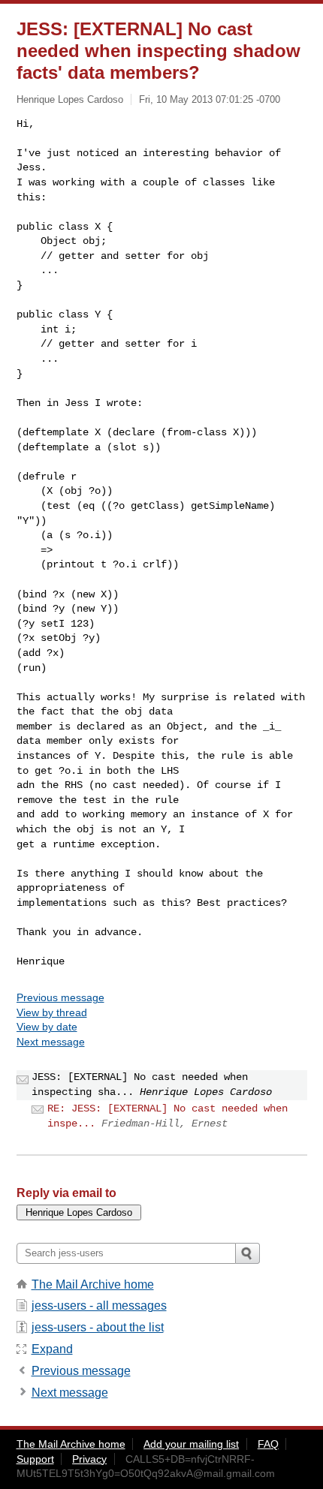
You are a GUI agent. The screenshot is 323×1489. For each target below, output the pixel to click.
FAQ (268, 1444)
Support (35, 1459)
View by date (47, 1027)
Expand (52, 1349)
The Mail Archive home (93, 1284)
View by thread (52, 1012)
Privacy (89, 1459)
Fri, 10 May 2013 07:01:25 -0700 (209, 99)
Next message (51, 1042)
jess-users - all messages (99, 1305)
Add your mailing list (191, 1444)
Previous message (60, 997)
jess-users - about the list (98, 1327)
